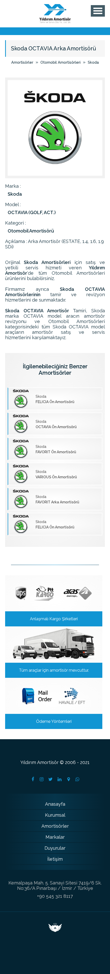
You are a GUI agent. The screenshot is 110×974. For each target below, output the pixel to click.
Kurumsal (55, 815)
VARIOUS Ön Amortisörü (56, 474)
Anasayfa (55, 804)
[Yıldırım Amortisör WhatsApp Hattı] (77, 779)
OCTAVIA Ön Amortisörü (56, 424)
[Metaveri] (55, 930)
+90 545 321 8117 (55, 896)
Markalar (55, 837)
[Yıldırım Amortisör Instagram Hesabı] (42, 779)
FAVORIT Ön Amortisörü (56, 449)
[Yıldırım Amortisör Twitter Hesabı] (50, 779)
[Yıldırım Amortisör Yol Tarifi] (68, 779)
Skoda (93, 62)
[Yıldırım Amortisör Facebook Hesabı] (33, 779)
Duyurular (55, 848)
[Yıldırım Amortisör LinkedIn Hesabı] (59, 779)
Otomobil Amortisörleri (60, 62)
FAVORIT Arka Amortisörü (57, 499)
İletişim (55, 859)
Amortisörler (22, 62)
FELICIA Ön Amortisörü (55, 399)
